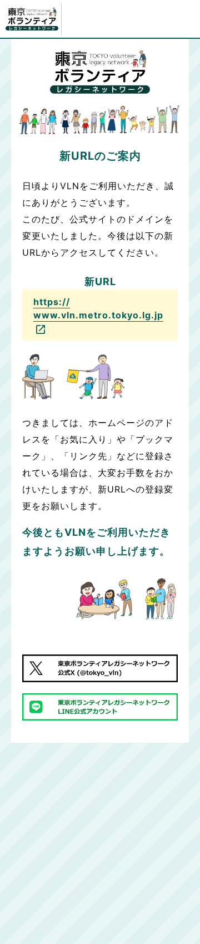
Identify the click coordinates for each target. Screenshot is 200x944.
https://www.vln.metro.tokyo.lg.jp (98, 308)
